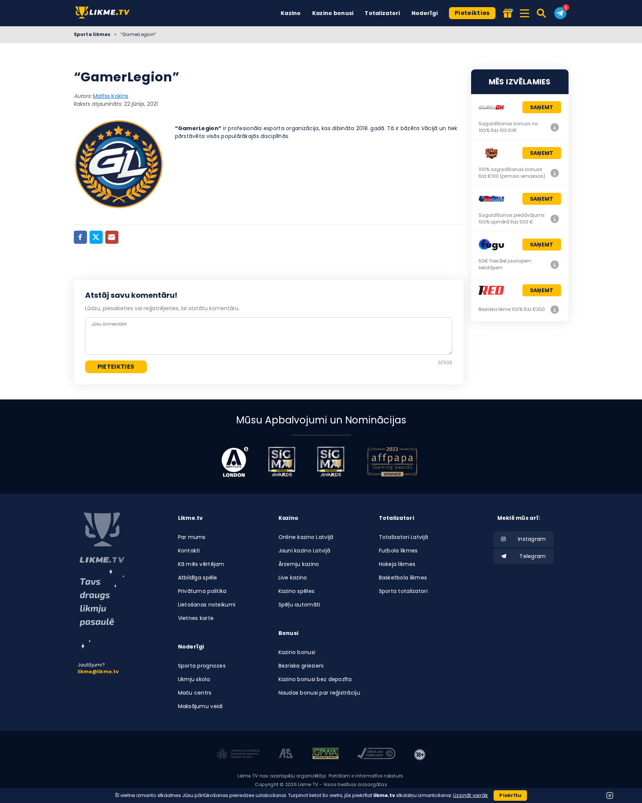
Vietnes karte (196, 618)
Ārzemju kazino (298, 564)
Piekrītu (510, 795)
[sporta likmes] (101, 537)
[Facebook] (80, 237)
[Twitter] (96, 237)
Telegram (532, 556)
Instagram (532, 539)
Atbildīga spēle (197, 577)
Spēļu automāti (299, 604)
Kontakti (189, 550)
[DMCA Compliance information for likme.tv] (376, 754)
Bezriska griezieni (301, 665)
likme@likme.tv (98, 671)
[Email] (111, 237)
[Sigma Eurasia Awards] (282, 462)
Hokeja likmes (397, 564)
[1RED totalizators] (555, 309)
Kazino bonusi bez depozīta (315, 679)
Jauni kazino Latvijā (304, 550)
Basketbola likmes (403, 577)
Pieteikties (472, 13)
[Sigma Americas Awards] (330, 462)
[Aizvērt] (609, 795)
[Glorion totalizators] (555, 127)
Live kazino (292, 577)
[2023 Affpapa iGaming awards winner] (392, 462)
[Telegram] (560, 13)
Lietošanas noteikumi (207, 604)
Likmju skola (194, 679)
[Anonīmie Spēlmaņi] (286, 754)
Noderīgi (425, 13)
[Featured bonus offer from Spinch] (508, 14)
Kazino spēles (296, 591)
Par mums (192, 537)
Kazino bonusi (333, 13)
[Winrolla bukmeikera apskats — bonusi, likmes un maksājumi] (555, 219)
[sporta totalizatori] (101, 609)
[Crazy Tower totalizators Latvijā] (555, 173)
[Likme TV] (105, 13)
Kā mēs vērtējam (201, 564)
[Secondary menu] (524, 12)
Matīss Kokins (111, 96)
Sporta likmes (92, 34)
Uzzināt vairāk (470, 795)
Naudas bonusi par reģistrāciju (319, 692)
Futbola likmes (398, 550)
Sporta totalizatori (403, 591)
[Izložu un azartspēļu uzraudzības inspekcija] (238, 754)
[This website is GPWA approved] (325, 754)
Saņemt (542, 107)
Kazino (291, 13)
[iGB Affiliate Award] (235, 462)
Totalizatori (382, 13)
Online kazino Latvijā (306, 537)
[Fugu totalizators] (555, 264)
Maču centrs (195, 692)
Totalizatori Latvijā (403, 537)
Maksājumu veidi (200, 706)
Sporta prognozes (202, 665)
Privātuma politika (202, 591)
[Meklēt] (542, 13)
